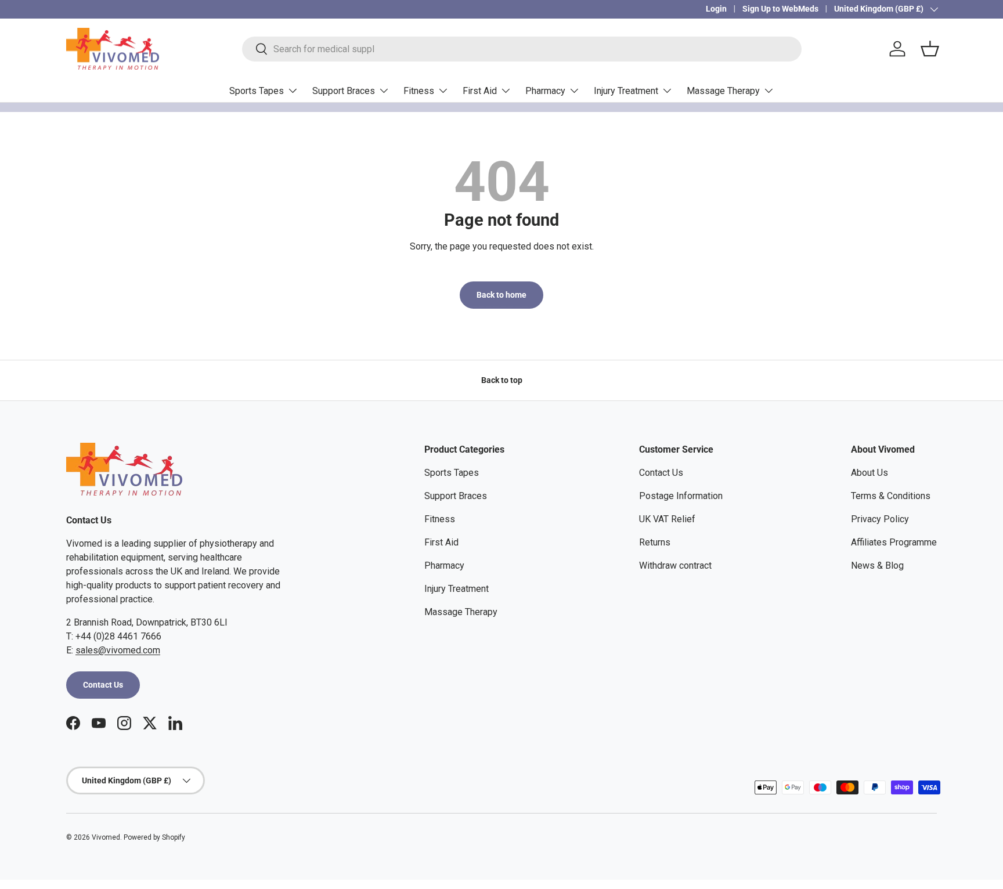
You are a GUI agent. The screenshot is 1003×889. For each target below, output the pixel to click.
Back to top (501, 380)
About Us (869, 472)
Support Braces (343, 90)
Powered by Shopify (154, 837)
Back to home (501, 294)
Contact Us (103, 684)
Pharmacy (545, 90)
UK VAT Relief (667, 519)
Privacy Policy (880, 519)
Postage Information (681, 495)
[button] (930, 49)
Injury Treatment (626, 90)
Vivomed (106, 837)
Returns (654, 542)
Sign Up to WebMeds (780, 9)
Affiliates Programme (894, 542)
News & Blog (877, 565)
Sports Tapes (256, 90)
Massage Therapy (723, 90)
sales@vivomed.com (117, 650)
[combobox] (522, 49)
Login (716, 9)
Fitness (418, 90)
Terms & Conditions (890, 495)
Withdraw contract (675, 565)
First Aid (480, 90)
